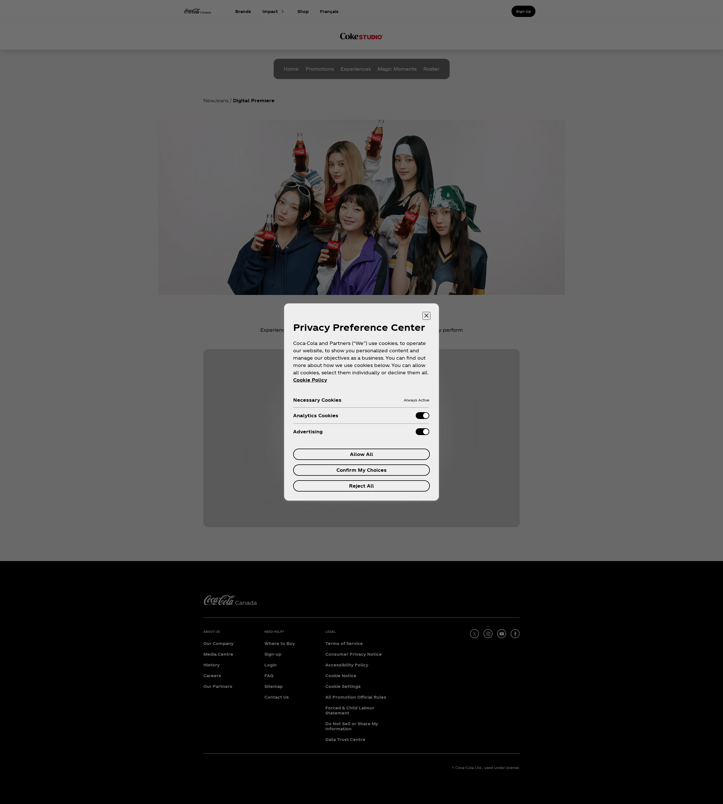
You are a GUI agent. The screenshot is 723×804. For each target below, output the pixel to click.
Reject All (361, 485)
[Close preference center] (426, 315)
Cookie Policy (310, 380)
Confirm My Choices (361, 470)
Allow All (361, 454)
